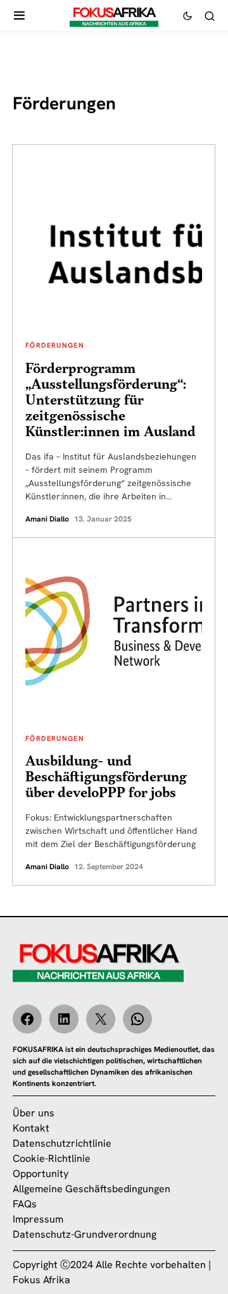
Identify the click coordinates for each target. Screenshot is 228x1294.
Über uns (33, 1113)
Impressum (38, 1219)
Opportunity (40, 1173)
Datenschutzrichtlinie (62, 1143)
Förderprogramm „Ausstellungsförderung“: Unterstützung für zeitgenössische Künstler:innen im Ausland (110, 400)
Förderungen (54, 345)
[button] (19, 15)
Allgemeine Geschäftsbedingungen (91, 1188)
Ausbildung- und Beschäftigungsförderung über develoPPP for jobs (106, 777)
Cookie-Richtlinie (52, 1158)
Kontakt (31, 1128)
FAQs (25, 1204)
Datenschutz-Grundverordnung (84, 1234)
